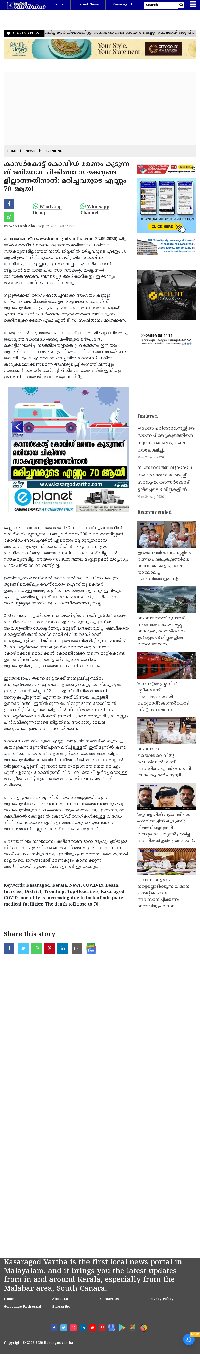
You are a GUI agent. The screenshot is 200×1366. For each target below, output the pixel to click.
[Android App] (121, 1326)
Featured (147, 416)
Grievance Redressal (22, 1307)
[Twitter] (63, 1327)
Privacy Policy (161, 1299)
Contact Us (109, 1299)
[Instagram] (73, 1327)
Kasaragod (122, 5)
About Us (60, 1299)
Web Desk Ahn (22, 226)
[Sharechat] (143, 1327)
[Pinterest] (102, 1327)
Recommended (154, 513)
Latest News (88, 5)
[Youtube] (92, 1327)
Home (58, 5)
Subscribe (61, 1307)
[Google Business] (110, 1326)
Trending (54, 151)
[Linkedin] (83, 1327)
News (30, 151)
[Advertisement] (100, 108)
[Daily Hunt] (132, 1327)
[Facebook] (54, 1327)
